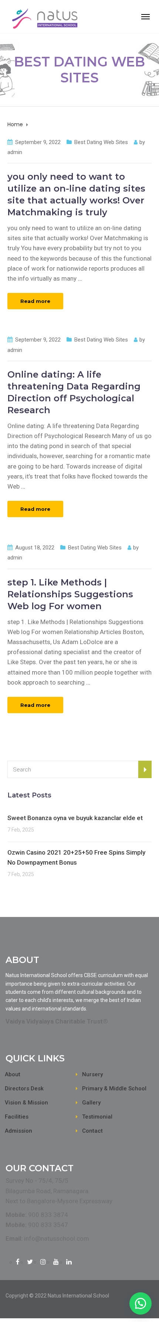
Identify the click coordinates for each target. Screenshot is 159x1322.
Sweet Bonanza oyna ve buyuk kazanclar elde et (75, 818)
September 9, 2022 (38, 142)
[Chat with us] (140, 1303)
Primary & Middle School (114, 1088)
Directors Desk (24, 1088)
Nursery (92, 1074)
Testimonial (97, 1116)
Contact (92, 1130)
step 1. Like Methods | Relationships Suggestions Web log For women (70, 594)
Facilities (16, 1116)
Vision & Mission (26, 1102)
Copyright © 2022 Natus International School (57, 1296)
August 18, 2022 (34, 547)
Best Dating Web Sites (101, 142)
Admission (18, 1130)
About (12, 1074)
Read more (35, 301)
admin (14, 152)
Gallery (91, 1102)
